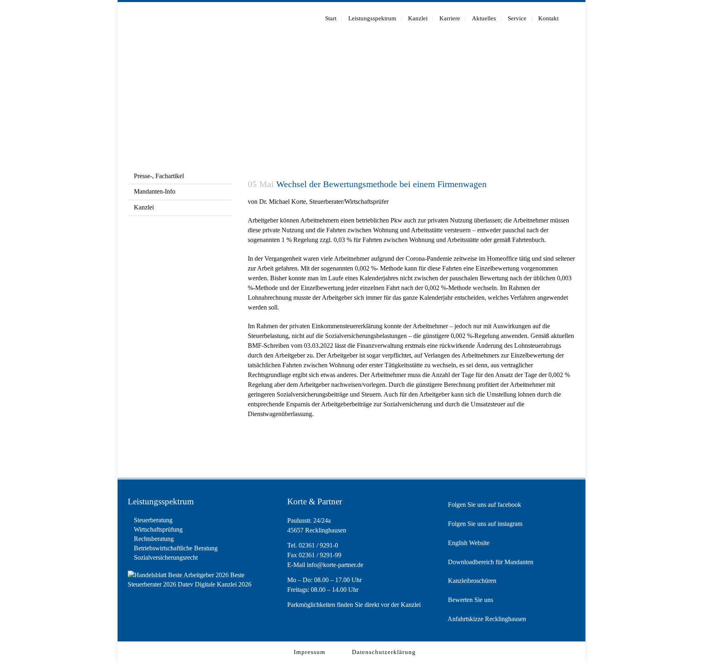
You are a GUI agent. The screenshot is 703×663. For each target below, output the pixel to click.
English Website (467, 542)
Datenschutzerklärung (384, 652)
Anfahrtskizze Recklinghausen (486, 618)
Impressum (309, 652)
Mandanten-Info (154, 191)
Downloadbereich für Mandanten (489, 561)
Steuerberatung (153, 520)
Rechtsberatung (154, 538)
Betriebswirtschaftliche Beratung (176, 548)
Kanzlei (144, 207)
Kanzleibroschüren (471, 580)
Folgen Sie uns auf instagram (484, 523)
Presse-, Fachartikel (159, 175)
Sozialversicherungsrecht (166, 557)
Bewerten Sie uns (469, 599)
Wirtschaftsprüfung (158, 529)
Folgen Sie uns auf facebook (483, 504)
